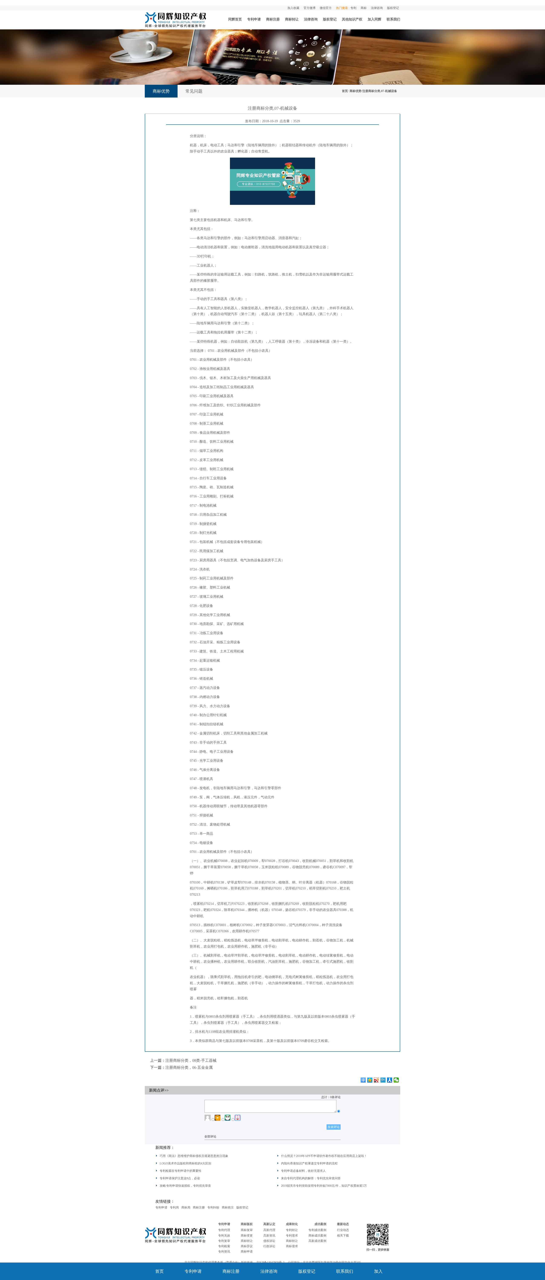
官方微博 (310, 8)
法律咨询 (377, 8)
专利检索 (224, 1246)
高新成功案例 (317, 1241)
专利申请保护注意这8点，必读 (180, 1178)
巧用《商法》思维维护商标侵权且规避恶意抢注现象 (194, 1156)
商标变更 (247, 1235)
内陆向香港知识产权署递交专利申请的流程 (309, 1163)
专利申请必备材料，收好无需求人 (303, 1170)
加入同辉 (374, 19)
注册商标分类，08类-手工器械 (191, 1060)
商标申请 (247, 1251)
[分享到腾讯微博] (383, 1080)
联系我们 (393, 19)
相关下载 (343, 1235)
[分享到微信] (396, 1080)
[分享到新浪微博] (376, 1080)
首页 (345, 91)
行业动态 (343, 1230)
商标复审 (247, 1230)
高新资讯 (269, 1235)
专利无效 (224, 1235)
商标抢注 (228, 1207)
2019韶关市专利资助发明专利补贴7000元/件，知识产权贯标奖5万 (324, 1185)
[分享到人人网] (389, 1080)
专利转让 (292, 1230)
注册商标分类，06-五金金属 (189, 1067)
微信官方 (326, 8)
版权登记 (393, 8)
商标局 (185, 1207)
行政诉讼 (269, 1246)
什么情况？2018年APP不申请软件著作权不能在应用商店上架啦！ (324, 1156)
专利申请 (254, 19)
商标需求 (292, 1246)
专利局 (174, 1207)
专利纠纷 (213, 1207)
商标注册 (273, 19)
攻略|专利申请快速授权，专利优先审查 (185, 1185)
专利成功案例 (317, 1230)
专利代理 (224, 1230)
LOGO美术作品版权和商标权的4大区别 (185, 1163)
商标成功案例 (317, 1235)
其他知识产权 (352, 19)
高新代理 (269, 1230)
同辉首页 (235, 19)
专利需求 (292, 1235)
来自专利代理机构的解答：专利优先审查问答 (311, 1178)
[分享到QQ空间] (370, 1080)
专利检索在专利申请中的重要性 (180, 1170)
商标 (364, 8)
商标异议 (247, 1246)
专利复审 (224, 1241)
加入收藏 (293, 8)
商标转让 (292, 19)
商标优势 (355, 91)
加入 (378, 1271)
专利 (353, 8)
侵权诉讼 (269, 1241)
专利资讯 (224, 1251)
